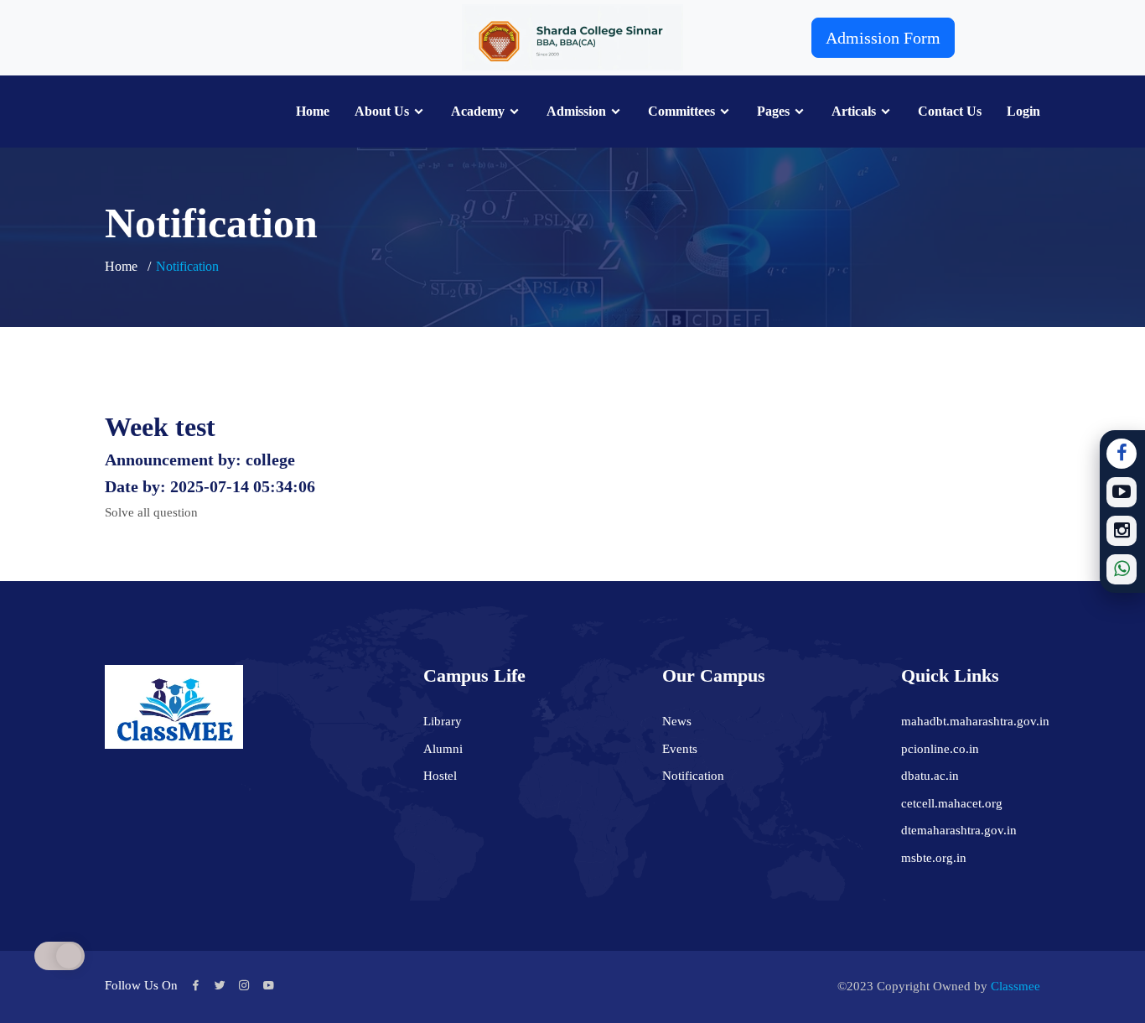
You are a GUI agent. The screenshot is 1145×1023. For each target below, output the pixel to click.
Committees (681, 111)
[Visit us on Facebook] (1121, 454)
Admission (576, 111)
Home (312, 111)
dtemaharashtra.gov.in (959, 830)
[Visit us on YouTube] (1121, 492)
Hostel (440, 775)
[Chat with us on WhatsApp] (1121, 569)
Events (679, 749)
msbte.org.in (933, 858)
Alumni (443, 749)
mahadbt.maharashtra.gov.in (975, 721)
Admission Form (883, 38)
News (677, 721)
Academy (478, 111)
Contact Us (950, 111)
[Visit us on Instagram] (1121, 531)
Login (1023, 111)
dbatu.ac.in (930, 775)
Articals (854, 111)
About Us (382, 111)
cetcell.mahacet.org (952, 803)
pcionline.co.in (940, 749)
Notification (693, 775)
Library (442, 721)
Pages (773, 111)
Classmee (1015, 986)
